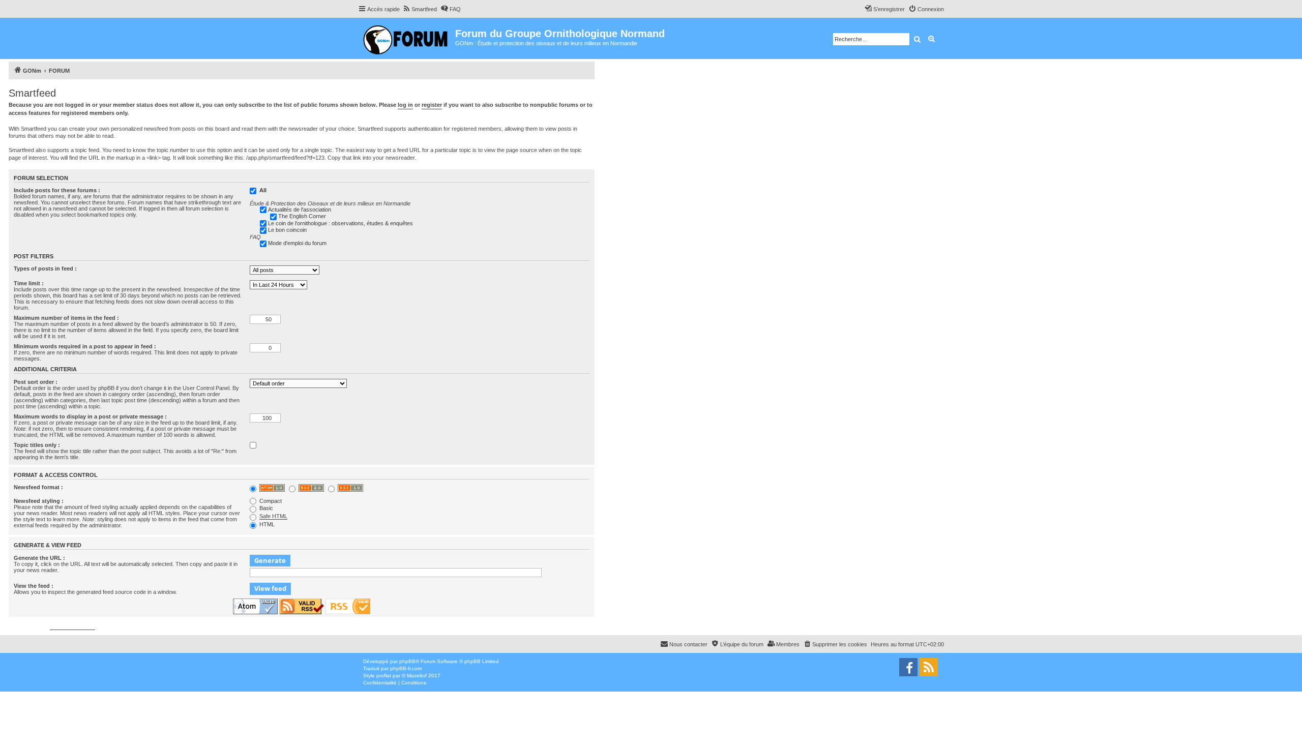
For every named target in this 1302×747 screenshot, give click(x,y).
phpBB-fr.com (406, 668)
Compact (270, 501)
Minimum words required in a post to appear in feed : (85, 346)
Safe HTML (273, 516)
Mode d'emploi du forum (297, 243)
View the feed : (33, 586)
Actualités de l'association (299, 209)
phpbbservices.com (72, 627)
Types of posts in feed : (45, 268)
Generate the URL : (39, 558)
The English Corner (302, 216)
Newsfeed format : (38, 487)
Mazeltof (417, 675)
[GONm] (406, 38)
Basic (265, 508)
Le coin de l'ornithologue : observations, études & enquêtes (340, 223)
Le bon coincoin (287, 230)
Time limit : (29, 283)
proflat (383, 675)
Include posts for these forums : (57, 190)
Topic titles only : (37, 445)
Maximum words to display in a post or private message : (90, 416)
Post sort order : (35, 382)
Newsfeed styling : (39, 501)
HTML (266, 524)
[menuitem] (419, 9)
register (432, 105)
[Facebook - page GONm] (908, 667)
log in (405, 105)
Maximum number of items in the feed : (66, 318)
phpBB (407, 661)
